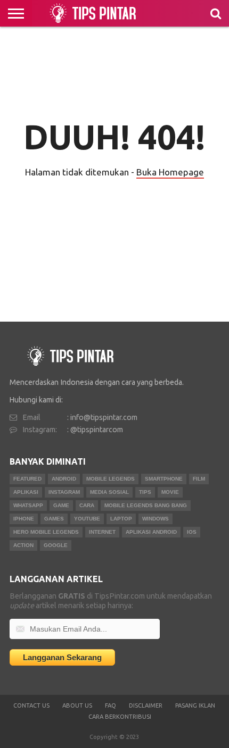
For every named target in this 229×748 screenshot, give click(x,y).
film (199, 479)
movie (170, 492)
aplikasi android (151, 532)
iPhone (23, 519)
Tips (145, 492)
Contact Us (31, 705)
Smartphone (164, 479)
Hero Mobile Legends (46, 532)
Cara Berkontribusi (119, 716)
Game (61, 505)
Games (54, 519)
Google (56, 545)
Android (64, 479)
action (23, 545)
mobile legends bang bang (145, 505)
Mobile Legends (110, 479)
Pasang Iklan (195, 705)
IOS (192, 532)
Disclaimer (145, 705)
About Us (77, 705)
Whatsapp (28, 505)
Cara (86, 505)
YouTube (87, 519)
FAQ (110, 705)
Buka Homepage (170, 172)
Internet (102, 532)
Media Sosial (109, 492)
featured (27, 479)
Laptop (121, 519)
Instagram (64, 492)
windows (155, 519)
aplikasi (25, 492)
